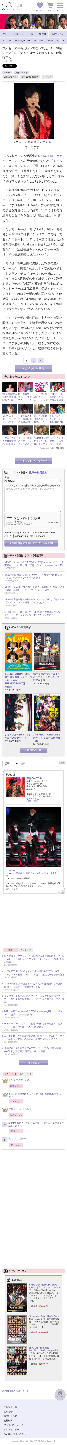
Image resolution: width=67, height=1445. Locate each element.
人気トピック (10, 1074)
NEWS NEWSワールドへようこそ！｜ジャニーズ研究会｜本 (46, 677)
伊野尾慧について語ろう (21, 1080)
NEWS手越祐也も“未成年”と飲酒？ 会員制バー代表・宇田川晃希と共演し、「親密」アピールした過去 (34, 588)
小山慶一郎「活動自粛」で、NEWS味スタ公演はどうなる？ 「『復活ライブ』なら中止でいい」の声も (32, 613)
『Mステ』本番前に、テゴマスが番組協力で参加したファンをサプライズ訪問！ (57, 401)
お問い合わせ (10, 1416)
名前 (6, 477)
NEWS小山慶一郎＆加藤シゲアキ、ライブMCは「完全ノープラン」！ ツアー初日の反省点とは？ (34, 601)
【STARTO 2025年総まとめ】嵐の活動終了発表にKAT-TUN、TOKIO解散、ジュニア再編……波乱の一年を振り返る (34, 973)
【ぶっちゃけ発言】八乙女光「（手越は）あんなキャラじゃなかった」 (56, 445)
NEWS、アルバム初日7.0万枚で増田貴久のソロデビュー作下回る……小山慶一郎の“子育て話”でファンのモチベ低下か (34, 564)
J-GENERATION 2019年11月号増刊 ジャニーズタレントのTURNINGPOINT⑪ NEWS (18, 680)
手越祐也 (20, 873)
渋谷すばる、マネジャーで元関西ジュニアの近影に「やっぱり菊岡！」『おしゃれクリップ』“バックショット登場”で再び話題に (34, 959)
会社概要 (8, 1420)
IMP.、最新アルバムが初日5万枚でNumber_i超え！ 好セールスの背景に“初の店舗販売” (34, 1013)
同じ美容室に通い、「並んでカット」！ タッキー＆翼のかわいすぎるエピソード (26, 401)
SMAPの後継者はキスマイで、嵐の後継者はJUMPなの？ (35, 1095)
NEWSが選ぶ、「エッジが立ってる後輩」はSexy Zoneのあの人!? (9, 423)
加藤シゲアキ (21, 72)
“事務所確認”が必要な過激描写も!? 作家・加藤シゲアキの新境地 (9, 400)
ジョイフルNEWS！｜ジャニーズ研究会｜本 (18, 736)
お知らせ (8, 1411)
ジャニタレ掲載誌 (30, 77)
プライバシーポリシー (15, 1425)
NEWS (7, 72)
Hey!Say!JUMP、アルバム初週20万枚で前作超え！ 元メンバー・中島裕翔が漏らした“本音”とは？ (34, 1025)
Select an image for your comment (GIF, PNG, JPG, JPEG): (29, 534)
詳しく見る (33, 801)
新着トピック (25, 1074)
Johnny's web (10, 77)
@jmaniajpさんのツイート (15, 1391)
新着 (10, 950)
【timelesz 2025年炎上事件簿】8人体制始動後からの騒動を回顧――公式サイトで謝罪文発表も (34, 985)
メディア (47, 77)
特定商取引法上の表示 (15, 1434)
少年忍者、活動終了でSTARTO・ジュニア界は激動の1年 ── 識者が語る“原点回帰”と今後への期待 (32, 1050)
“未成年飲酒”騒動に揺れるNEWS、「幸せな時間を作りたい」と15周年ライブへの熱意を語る (33, 576)
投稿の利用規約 (38, 472)
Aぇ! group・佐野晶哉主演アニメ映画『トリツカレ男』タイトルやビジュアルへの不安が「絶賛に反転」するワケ (34, 1037)
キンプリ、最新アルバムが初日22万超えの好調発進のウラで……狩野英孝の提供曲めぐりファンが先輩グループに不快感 (34, 999)
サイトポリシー (11, 1429)
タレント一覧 (10, 1407)
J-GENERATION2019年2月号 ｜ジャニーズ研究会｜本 (46, 737)
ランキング (25, 950)
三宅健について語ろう (20, 1109)
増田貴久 (30, 873)
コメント (8, 485)
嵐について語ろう (17, 1138)
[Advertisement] (33, 922)
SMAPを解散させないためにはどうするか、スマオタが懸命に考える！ (36, 1125)
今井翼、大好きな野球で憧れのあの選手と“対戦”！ (9, 442)
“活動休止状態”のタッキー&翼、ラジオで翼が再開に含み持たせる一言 (41, 445)
